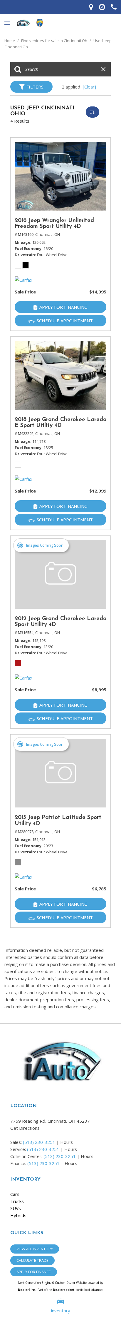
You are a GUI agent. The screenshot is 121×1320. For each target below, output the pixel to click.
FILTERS (34, 87)
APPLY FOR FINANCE (33, 1271)
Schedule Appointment (65, 320)
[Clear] (89, 87)
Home (10, 40)
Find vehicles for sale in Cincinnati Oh (54, 40)
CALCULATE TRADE (32, 1260)
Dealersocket (64, 1290)
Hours (66, 1142)
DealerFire (26, 1290)
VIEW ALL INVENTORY (34, 1248)
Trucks (17, 1201)
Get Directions (25, 1128)
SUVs (15, 1208)
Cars (14, 1194)
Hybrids (18, 1215)
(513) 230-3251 (39, 1142)
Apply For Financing (63, 307)
